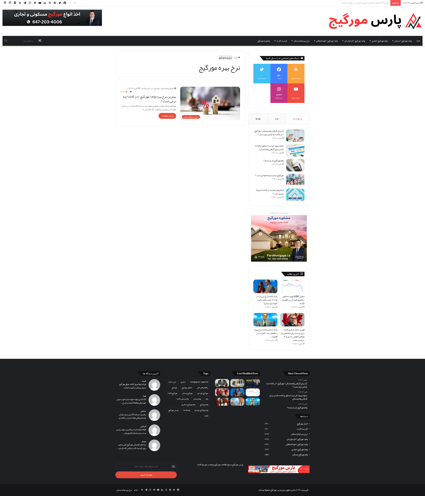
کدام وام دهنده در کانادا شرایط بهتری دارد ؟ (270, 192)
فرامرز (143, 426)
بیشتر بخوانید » (167, 116)
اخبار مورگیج (302, 423)
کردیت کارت (282, 41)
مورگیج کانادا (172, 393)
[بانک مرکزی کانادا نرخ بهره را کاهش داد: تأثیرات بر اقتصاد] (265, 320)
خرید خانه (172, 382)
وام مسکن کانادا (182, 399)
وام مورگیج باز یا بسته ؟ (273, 160)
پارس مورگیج (173, 410)
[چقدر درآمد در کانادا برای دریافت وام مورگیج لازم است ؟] (237, 383)
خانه (418, 41)
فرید (144, 381)
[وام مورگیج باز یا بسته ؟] (295, 165)
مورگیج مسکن (187, 393)
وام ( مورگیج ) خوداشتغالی (327, 41)
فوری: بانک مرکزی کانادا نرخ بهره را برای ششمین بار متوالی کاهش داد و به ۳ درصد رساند (292, 334)
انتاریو (183, 382)
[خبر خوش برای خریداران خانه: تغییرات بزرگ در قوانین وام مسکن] (222, 402)
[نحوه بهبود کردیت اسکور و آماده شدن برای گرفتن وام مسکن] (295, 150)
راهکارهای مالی (202, 388)
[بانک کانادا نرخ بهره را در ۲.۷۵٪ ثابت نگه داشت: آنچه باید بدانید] (265, 286)
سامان (143, 411)
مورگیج (174, 388)
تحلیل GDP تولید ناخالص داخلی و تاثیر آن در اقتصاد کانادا (293, 300)
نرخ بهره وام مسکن (301, 41)
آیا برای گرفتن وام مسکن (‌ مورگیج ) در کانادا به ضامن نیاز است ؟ (269, 133)
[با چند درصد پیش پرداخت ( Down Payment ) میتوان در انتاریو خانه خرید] (222, 383)
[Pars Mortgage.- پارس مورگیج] (373, 21)
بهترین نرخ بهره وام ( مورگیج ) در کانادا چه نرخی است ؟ (149, 98)
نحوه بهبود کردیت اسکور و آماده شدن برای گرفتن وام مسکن (269, 147)
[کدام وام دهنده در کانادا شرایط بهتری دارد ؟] (295, 195)
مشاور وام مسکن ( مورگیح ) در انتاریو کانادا (157, 88)
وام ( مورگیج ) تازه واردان (354, 41)
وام (207, 399)
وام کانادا (186, 410)
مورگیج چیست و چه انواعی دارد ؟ (269, 175)
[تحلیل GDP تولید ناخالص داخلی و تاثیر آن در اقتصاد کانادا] (292, 286)
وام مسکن (197, 399)
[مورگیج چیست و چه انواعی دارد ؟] (295, 180)
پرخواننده (297, 118)
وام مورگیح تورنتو (201, 410)
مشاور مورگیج (187, 388)
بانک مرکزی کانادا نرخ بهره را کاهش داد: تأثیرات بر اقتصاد (265, 333)
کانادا (206, 416)
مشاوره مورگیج (263, 41)
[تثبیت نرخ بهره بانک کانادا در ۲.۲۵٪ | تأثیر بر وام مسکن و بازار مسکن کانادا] (253, 383)
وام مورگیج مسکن (300, 454)
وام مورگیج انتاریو (188, 404)
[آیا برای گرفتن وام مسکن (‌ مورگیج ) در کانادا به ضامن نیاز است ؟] (295, 135)
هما (144, 396)
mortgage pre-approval (199, 382)
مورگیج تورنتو (202, 393)
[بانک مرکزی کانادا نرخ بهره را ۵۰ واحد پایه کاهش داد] (237, 402)
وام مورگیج (204, 404)
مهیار (144, 441)
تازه (277, 118)
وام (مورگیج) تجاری (380, 41)
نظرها (258, 118)
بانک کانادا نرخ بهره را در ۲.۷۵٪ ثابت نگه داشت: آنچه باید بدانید (362, 3)
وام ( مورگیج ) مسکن (403, 41)
